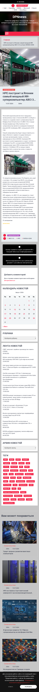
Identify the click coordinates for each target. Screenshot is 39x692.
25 (10, 318)
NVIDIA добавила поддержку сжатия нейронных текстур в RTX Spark (18, 432)
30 (34, 318)
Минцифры (27, 477)
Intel (5, 8)
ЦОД (14, 488)
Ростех (13, 499)
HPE (18, 238)
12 (15, 309)
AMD (5, 459)
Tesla (11, 474)
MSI (21, 466)
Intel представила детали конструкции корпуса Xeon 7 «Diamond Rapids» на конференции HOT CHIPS (19, 366)
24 (5, 318)
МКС (19, 477)
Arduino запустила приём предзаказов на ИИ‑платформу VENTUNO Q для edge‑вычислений (18, 358)
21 (24, 314)
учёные (29, 499)
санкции (21, 499)
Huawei (21, 463)
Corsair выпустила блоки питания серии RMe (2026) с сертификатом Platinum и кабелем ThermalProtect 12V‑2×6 (19, 387)
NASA (27, 466)
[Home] (2, 33)
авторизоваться (9, 280)
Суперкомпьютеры (9, 89)
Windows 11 (29, 474)
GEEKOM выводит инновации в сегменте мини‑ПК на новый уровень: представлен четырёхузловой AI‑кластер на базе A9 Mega (19, 397)
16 (34, 309)
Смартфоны (23, 485)
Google (14, 463)
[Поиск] (37, 34)
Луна (15, 485)
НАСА (12, 481)
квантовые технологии (11, 492)
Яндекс (23, 492)
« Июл (5, 326)
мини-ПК (6, 488)
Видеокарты (20, 481)
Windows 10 (19, 474)
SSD (5, 474)
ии (19, 488)
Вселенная (30, 481)
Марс (5, 481)
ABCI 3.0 (11, 238)
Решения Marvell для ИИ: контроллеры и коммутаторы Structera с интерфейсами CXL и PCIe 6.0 (17, 423)
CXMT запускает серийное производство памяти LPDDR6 (18, 350)
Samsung (12, 8)
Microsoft (27, 8)
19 (15, 314)
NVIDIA (19, 8)
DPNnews (19, 17)
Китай (13, 477)
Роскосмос (27, 496)
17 (5, 314)
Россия (6, 499)
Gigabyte (6, 463)
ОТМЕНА (10, 686)
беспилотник (8, 496)
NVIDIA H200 (27, 238)
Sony (30, 470)
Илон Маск (23, 10)
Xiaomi (34, 8)
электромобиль (9, 503)
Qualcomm (14, 470)
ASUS (15, 10)
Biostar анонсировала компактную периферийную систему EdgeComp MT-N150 (18, 414)
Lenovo (6, 466)
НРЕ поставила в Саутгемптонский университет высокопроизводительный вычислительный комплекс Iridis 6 (17, 593)
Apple (11, 459)
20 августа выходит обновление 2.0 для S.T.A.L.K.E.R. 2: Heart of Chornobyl (15, 406)
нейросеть (18, 496)
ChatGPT (25, 459)
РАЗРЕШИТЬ (28, 686)
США (31, 485)
